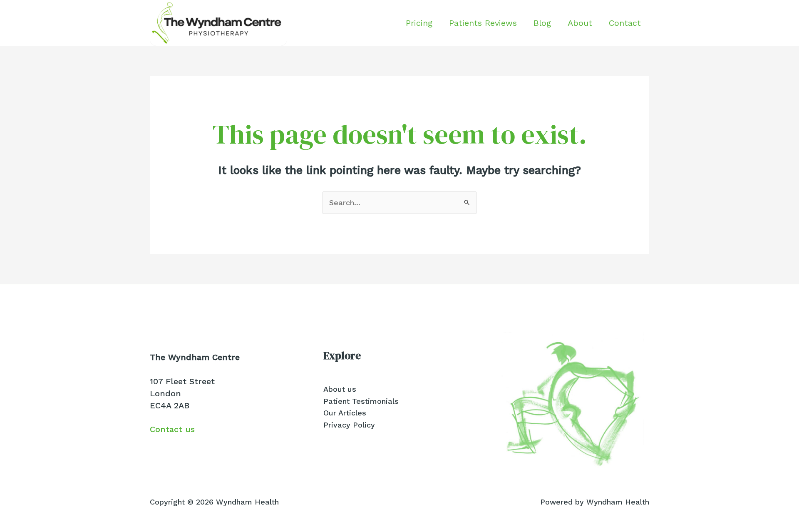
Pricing (419, 23)
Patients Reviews (483, 23)
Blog (542, 23)
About (580, 23)
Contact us (172, 429)
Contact (625, 23)
